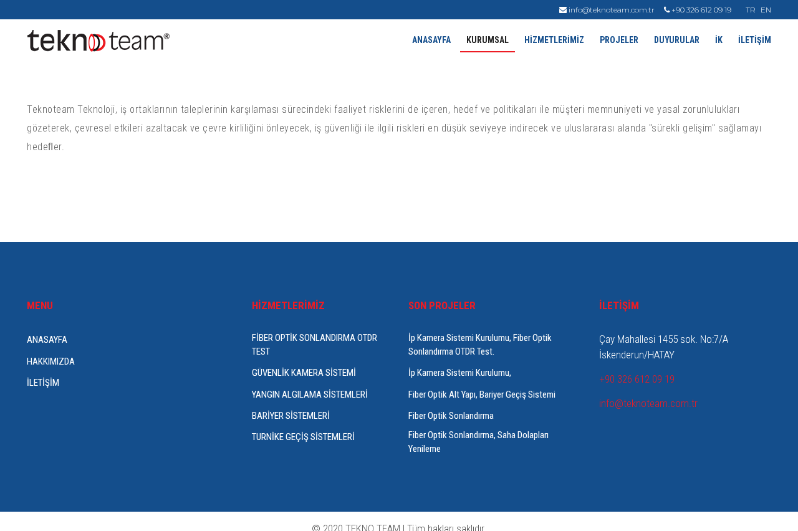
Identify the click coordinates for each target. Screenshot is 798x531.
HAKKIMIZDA (51, 361)
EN (766, 9)
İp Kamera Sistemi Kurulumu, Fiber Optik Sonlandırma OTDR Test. (480, 344)
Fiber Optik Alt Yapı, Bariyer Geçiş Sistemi (481, 394)
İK (719, 40)
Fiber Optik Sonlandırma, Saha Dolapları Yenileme (478, 441)
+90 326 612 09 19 (700, 9)
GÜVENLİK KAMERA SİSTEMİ (304, 372)
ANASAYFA (431, 40)
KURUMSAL (487, 40)
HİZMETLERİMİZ (554, 40)
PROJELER (619, 40)
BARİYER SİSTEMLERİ (291, 415)
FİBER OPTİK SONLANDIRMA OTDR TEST (314, 344)
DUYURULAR (676, 40)
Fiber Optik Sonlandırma (451, 415)
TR (751, 9)
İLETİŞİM (754, 40)
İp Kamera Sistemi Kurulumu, (459, 372)
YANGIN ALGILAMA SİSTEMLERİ (310, 394)
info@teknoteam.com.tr (611, 9)
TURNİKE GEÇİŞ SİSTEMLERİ (303, 436)
